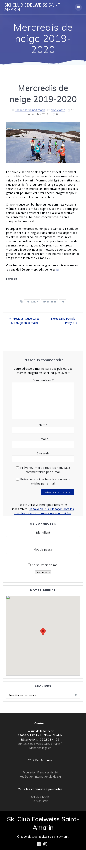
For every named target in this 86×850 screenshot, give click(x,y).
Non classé (58, 110)
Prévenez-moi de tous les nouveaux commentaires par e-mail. (45, 470)
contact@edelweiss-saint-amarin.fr (40, 744)
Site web (43, 453)
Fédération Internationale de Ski (40, 776)
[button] (43, 632)
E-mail (43, 439)
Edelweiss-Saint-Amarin (30, 110)
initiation (32, 301)
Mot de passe (43, 549)
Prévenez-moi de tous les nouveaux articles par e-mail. (45, 481)
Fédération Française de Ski (40, 772)
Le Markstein (40, 801)
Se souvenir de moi (45, 565)
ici (57, 269)
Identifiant (43, 532)
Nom (43, 424)
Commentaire (43, 380)
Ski (62, 301)
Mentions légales (40, 748)
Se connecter (43, 572)
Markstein (49, 301)
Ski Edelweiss (33, 7)
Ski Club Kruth (40, 797)
